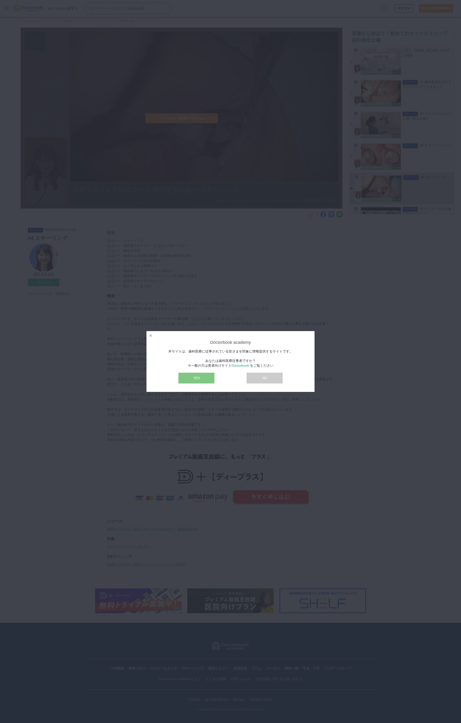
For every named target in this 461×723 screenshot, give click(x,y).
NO (264, 378)
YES (196, 378)
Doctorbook (240, 365)
